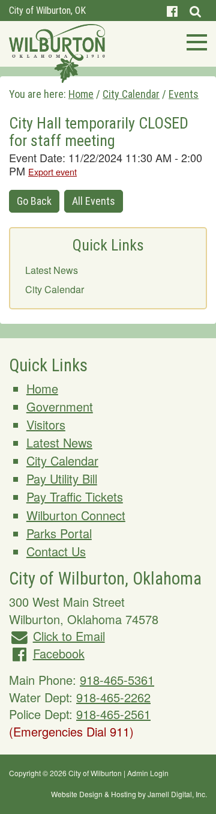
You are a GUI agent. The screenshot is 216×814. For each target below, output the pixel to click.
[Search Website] (195, 10)
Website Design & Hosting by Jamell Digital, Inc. (129, 794)
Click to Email (69, 636)
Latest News (51, 270)
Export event (52, 171)
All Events (93, 201)
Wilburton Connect (75, 515)
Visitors (45, 424)
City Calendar (54, 289)
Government (59, 406)
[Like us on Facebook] (172, 10)
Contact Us (56, 551)
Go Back (34, 201)
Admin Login (148, 773)
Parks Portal (59, 533)
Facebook (59, 653)
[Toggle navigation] (193, 41)
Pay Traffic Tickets (74, 496)
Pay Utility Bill (61, 478)
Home (42, 388)
